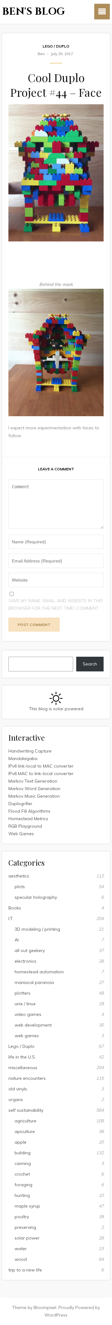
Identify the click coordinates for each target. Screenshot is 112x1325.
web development (33, 1025)
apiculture (25, 1131)
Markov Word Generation (34, 788)
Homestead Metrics (28, 818)
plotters (22, 993)
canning (23, 1163)
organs (15, 1099)
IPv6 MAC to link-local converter (40, 773)
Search (90, 664)
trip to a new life (25, 1270)
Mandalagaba (22, 758)
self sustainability (25, 1110)
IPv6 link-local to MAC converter (40, 766)
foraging (23, 1185)
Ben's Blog (33, 11)
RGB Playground (25, 826)
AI (17, 940)
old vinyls (17, 1089)
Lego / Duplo (56, 46)
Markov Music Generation (34, 796)
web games (27, 1035)
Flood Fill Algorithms (29, 811)
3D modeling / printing (37, 929)
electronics (25, 961)
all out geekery (30, 950)
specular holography (36, 897)
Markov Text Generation (32, 781)
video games (28, 1014)
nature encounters (27, 1078)
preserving (25, 1227)
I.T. (10, 918)
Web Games (21, 833)
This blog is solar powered (56, 709)
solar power (27, 1238)
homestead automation (39, 972)
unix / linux (25, 1004)
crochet (22, 1174)
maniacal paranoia (34, 982)
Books (14, 908)
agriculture (25, 1121)
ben (41, 53)
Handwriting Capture (30, 751)
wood (21, 1259)
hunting (22, 1195)
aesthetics (18, 876)
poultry (22, 1216)
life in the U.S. (22, 1057)
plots (20, 886)
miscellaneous (22, 1067)
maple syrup (27, 1206)
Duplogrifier (20, 803)
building (22, 1153)
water (21, 1248)
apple (20, 1142)
